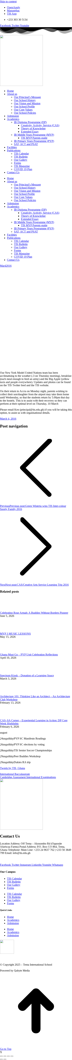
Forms (17, 162)
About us (12, 93)
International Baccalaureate (15, 774)
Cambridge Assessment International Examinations (28, 777)
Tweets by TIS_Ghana (12, 768)
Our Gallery (20, 159)
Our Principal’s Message (27, 97)
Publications (13, 150)
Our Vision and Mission (27, 103)
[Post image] (9, 609)
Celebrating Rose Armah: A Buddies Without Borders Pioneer (34, 612)
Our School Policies (25, 112)
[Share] (4, 1056)
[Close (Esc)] (1, 1056)
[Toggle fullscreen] (8, 1056)
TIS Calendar (21, 153)
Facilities (12, 147)
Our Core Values (23, 109)
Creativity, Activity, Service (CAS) (40, 125)
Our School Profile (24, 106)
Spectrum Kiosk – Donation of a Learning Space (27, 675)
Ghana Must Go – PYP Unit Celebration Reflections (29, 654)
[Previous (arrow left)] (1, 1059)
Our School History (25, 100)
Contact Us (13, 172)
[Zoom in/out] (11, 1056)
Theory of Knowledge (33, 128)
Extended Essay (30, 131)
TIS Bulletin (21, 156)
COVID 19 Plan (23, 169)
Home (10, 90)
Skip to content (8, 1)
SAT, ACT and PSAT (26, 144)
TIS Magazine (22, 166)
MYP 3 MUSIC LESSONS (15, 633)
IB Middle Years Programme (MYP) (34, 134)
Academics (13, 119)
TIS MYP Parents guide (34, 137)
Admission (13, 115)
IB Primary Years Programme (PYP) (34, 141)
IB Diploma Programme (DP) (30, 122)
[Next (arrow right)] (4, 1059)
